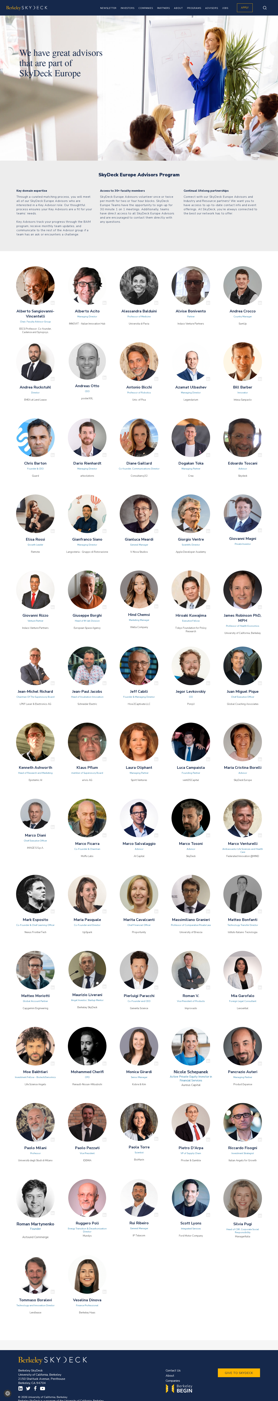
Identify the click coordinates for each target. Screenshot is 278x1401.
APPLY (245, 7)
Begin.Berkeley (179, 1388)
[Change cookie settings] (7, 1393)
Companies (173, 1381)
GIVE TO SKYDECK (239, 1373)
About (170, 1376)
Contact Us (173, 1370)
